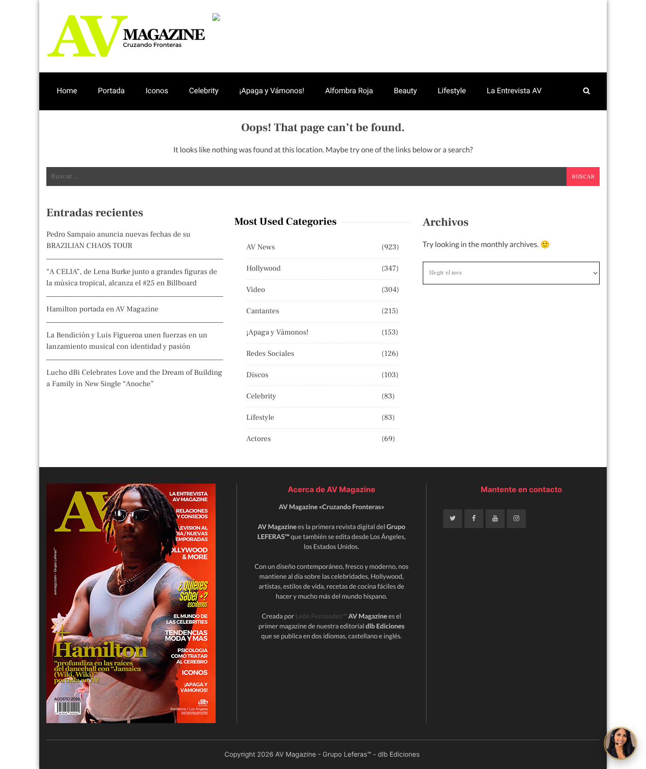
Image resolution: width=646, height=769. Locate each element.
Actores (258, 439)
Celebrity (203, 90)
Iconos (157, 90)
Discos (257, 375)
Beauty (405, 90)
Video (255, 290)
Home (67, 90)
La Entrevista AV (514, 90)
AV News (260, 247)
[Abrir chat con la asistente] (620, 743)
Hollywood (263, 269)
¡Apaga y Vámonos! (271, 90)
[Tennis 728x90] (406, 17)
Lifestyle (451, 90)
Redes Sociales (270, 354)
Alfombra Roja (349, 90)
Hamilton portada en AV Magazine (102, 309)
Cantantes (262, 311)
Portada (111, 90)
